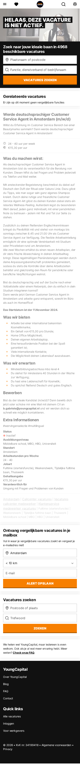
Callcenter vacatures (37, 499)
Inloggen (8, 723)
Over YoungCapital (15, 676)
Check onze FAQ (23, 652)
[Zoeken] (65, 4)
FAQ (5, 691)
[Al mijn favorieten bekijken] (16, 4)
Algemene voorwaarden (56, 745)
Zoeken (40, 628)
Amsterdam (11, 499)
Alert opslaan (40, 583)
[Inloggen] (75, 4)
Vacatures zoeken (40, 80)
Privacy (7, 749)
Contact (8, 698)
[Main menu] (4, 4)
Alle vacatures (12, 716)
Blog (6, 684)
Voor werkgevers (13, 730)
